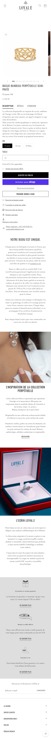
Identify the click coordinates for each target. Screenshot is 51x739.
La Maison (7, 706)
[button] (45, 5)
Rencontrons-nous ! (10, 718)
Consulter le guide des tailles (15, 205)
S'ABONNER (41, 690)
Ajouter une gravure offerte (14, 168)
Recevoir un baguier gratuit (14, 200)
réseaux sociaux (9, 731)
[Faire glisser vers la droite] (43, 81)
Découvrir (25, 436)
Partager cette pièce (11, 215)
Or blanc (29, 146)
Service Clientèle (9, 712)
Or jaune (7, 146)
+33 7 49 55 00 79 (25, 226)
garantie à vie (35, 263)
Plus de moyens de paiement (25, 188)
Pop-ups (6, 725)
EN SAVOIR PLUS (25, 605)
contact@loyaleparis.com (15, 229)
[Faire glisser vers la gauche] (7, 81)
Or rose (18, 146)
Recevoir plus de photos (14, 210)
